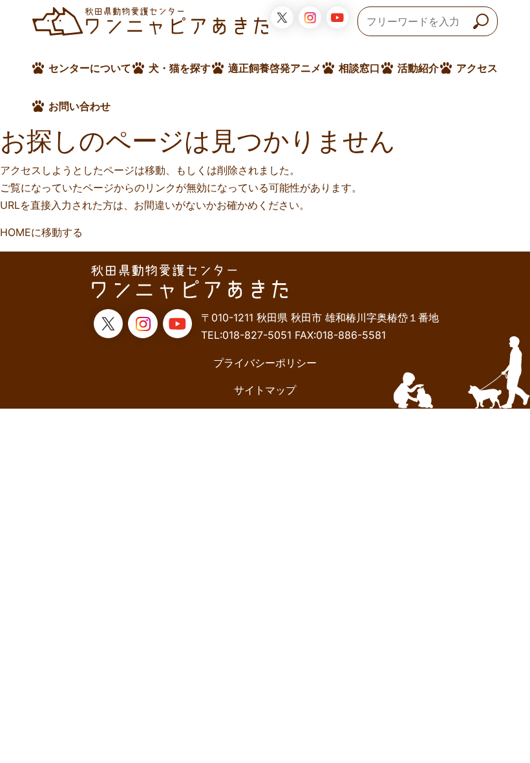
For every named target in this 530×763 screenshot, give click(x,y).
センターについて (89, 67)
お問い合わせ (79, 106)
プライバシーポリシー (265, 362)
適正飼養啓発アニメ (274, 67)
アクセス (477, 67)
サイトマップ (265, 389)
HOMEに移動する (41, 232)
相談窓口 (359, 67)
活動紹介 (418, 67)
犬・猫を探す (180, 67)
